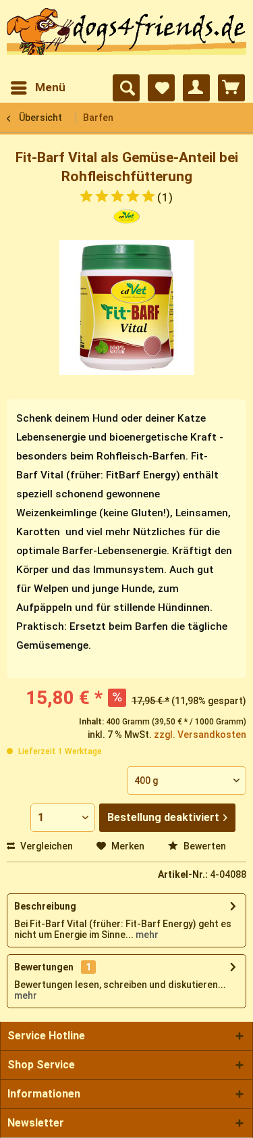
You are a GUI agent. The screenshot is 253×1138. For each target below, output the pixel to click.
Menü (50, 87)
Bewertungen (44, 967)
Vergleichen (45, 846)
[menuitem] (37, 87)
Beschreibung (45, 906)
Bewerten (203, 846)
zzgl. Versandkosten (200, 734)
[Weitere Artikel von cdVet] (126, 221)
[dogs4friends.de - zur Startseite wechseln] (126, 38)
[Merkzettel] (161, 87)
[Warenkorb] (231, 87)
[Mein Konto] (196, 87)
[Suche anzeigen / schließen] (126, 87)
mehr (146, 934)
